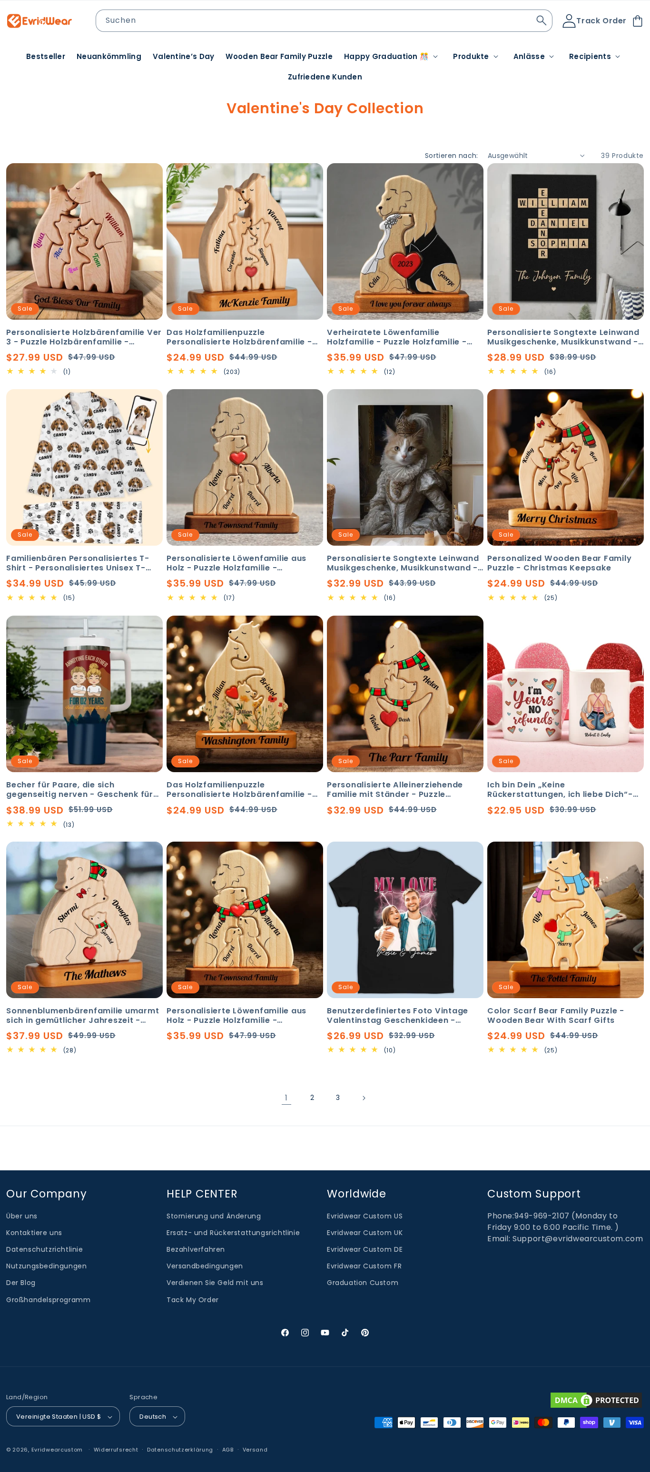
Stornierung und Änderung (214, 1216)
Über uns (22, 1216)
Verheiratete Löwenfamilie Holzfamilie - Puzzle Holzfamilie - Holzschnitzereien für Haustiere (397, 337)
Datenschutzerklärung (180, 1449)
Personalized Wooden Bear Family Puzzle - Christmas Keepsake (559, 563)
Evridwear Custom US (365, 1216)
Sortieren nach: (451, 155)
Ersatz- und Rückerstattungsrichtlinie (233, 1232)
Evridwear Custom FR (364, 1266)
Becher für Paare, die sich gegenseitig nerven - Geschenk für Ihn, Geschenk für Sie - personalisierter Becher (79, 789)
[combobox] (324, 20)
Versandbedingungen (205, 1266)
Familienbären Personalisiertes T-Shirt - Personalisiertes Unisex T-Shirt (77, 563)
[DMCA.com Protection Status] (596, 1400)
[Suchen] (541, 20)
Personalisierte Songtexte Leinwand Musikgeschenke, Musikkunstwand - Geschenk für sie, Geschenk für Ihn (563, 337)
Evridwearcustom (57, 1450)
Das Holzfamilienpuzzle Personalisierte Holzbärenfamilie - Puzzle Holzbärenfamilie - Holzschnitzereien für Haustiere (239, 337)
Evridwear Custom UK (365, 1232)
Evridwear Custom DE (365, 1249)
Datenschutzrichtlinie (44, 1249)
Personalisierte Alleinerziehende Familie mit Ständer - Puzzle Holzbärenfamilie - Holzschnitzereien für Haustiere (405, 789)
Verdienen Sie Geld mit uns (215, 1283)
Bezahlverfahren (196, 1249)
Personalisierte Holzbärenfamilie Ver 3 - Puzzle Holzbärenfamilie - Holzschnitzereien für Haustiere (84, 337)
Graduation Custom (362, 1283)
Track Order (601, 20)
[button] (393, 56)
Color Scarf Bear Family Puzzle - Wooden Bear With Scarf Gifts (555, 1015)
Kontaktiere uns (34, 1232)
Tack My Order (193, 1300)
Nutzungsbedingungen (46, 1266)
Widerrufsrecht (116, 1449)
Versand (255, 1449)
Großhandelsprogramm (48, 1300)
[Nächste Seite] (363, 1098)
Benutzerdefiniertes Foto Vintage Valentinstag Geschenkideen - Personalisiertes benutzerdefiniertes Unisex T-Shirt (404, 1015)
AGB (228, 1449)
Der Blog (21, 1283)
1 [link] (286, 1097)
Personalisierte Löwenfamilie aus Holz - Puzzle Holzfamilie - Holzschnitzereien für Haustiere (236, 563)
